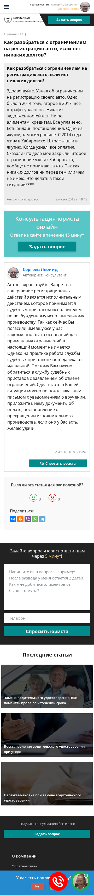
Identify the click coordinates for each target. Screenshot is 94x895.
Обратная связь (24, 866)
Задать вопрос (69, 19)
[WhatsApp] (35, 519)
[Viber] (28, 519)
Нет (38, 886)
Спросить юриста (68, 8)
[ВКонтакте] (13, 519)
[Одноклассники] (20, 519)
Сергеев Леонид (40, 269)
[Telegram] (42, 519)
